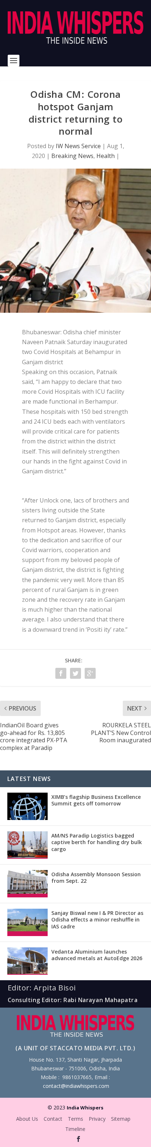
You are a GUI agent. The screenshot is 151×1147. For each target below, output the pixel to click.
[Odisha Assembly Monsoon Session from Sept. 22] (27, 883)
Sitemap (120, 1118)
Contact (53, 1118)
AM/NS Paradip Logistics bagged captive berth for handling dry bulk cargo (96, 842)
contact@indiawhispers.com (76, 1085)
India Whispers (85, 1107)
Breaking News (72, 156)
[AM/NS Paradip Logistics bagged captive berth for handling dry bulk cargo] (27, 845)
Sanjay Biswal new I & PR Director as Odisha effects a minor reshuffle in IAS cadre (97, 919)
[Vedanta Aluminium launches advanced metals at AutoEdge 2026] (27, 961)
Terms (75, 1118)
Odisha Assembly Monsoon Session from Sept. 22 (96, 877)
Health (105, 156)
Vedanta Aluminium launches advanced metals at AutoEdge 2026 (96, 955)
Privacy (97, 1118)
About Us (27, 1118)
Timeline (75, 1128)
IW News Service (78, 146)
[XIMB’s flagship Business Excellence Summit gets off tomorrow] (27, 806)
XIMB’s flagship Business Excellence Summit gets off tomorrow (96, 800)
